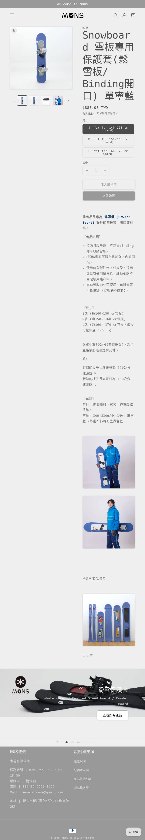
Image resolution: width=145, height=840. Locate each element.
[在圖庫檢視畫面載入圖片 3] (46, 100)
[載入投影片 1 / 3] (67, 742)
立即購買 (108, 196)
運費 (112, 113)
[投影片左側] (14, 100)
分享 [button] (90, 655)
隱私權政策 (81, 787)
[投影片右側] (68, 100)
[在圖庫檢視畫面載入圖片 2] (34, 100)
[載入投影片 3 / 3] (79, 742)
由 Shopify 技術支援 (82, 838)
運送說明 (80, 761)
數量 (85, 162)
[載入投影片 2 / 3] (72, 742)
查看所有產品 (112, 715)
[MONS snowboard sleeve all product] (109, 645)
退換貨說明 (81, 770)
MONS (65, 838)
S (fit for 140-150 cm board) (108, 129)
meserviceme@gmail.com (43, 792)
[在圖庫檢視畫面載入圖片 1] (22, 100)
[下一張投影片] (88, 742)
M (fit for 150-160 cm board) (108, 141)
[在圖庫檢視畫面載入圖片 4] (58, 100)
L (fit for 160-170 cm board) (108, 152)
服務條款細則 (83, 779)
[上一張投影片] (57, 742)
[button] (12, 15)
